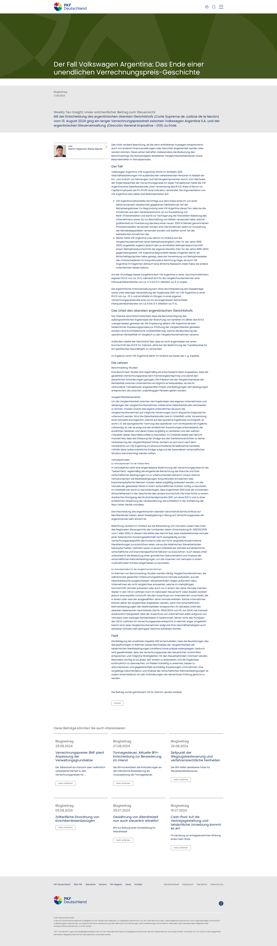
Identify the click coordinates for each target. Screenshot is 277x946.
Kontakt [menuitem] (138, 884)
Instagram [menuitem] (221, 903)
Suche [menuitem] (214, 7)
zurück (117, 703)
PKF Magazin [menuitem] (116, 884)
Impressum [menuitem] (187, 884)
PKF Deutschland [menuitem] (62, 884)
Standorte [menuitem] (91, 884)
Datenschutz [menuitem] (217, 884)
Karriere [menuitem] (103, 884)
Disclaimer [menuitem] (202, 884)
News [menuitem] (128, 884)
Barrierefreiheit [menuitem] (171, 884)
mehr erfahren (65, 783)
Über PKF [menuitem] (78, 884)
